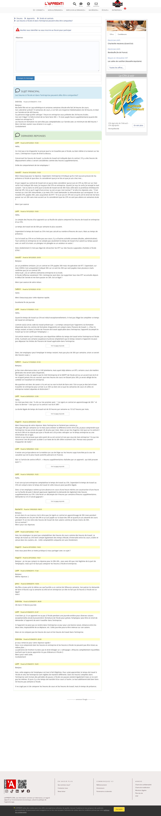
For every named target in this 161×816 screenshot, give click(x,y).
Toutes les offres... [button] (116, 67)
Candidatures (122, 34)
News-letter (61, 791)
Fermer (14, 807)
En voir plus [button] (138, 125)
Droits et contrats (46, 18)
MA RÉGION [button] (93, 10)
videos (88, 6)
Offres (112, 34)
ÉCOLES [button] (104, 10)
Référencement (102, 785)
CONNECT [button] (39, 10)
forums (81, 6)
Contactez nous (63, 788)
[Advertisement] (81, 734)
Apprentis (30, 18)
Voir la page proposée (57, 346)
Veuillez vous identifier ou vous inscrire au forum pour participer (45, 30)
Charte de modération (142, 787)
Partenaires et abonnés (104, 791)
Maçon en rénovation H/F (118, 58)
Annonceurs (100, 788)
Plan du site (139, 793)
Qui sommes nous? (64, 785)
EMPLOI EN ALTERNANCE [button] (75, 10)
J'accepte (119, 809)
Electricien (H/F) (114, 40)
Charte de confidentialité (143, 785)
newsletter (96, 6)
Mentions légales (141, 790)
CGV (136, 796)
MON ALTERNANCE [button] (55, 10)
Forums (19, 18)
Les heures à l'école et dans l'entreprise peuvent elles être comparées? (44, 21)
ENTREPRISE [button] (116, 10)
